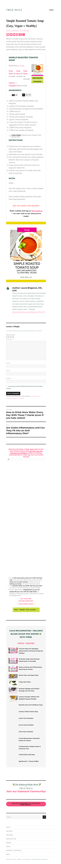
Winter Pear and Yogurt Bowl (28, 675)
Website (9, 378)
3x (30, 95)
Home (8, 827)
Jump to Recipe (12, 30)
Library (8, 846)
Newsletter (9, 835)
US (13, 95)
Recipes (8, 842)
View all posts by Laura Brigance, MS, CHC (28, 312)
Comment (9, 339)
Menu (51, 10)
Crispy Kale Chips (25, 682)
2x (26, 95)
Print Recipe (24, 30)
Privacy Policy (26, 859)
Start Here (9, 831)
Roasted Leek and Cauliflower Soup (31, 705)
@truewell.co (36, 211)
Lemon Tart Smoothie (26, 718)
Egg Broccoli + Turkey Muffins (29, 761)
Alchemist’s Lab (11, 839)
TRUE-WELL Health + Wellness (14, 859)
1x (23, 95)
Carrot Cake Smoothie (26, 725)
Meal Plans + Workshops (13, 850)
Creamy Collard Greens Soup (28, 711)
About (8, 854)
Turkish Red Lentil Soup (27, 754)
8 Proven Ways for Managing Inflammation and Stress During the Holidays (31, 651)
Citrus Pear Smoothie (26, 731)
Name (8, 363)
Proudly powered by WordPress (39, 859)
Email (8, 370)
